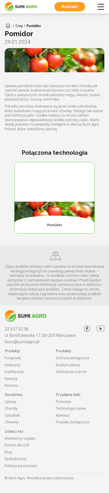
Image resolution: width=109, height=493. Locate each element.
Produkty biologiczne (72, 422)
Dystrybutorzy (16, 459)
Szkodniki (12, 415)
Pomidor (54, 225)
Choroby (11, 408)
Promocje (63, 402)
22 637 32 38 (16, 329)
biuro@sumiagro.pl (22, 341)
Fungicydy (13, 358)
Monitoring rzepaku (20, 438)
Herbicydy (12, 365)
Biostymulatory (68, 365)
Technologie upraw (71, 408)
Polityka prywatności (21, 466)
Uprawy (10, 402)
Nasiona (11, 385)
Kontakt (70, 6)
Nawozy (11, 379)
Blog (8, 452)
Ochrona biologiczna (72, 358)
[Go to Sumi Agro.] (8, 25)
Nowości (62, 415)
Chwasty (12, 422)
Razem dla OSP (17, 445)
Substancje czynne (71, 372)
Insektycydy (14, 372)
